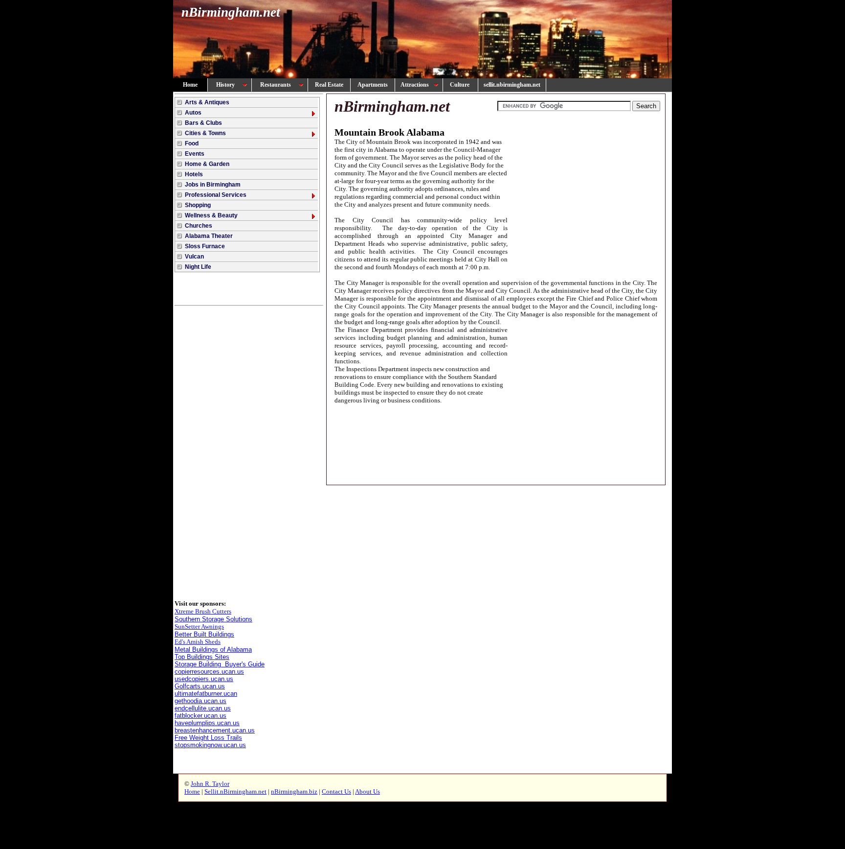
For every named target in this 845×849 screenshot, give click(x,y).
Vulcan (194, 256)
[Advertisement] (249, 453)
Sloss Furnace (205, 246)
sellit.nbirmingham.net (512, 84)
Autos (193, 112)
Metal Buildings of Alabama (213, 649)
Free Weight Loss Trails (208, 737)
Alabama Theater (209, 236)
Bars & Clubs (203, 122)
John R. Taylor (210, 783)
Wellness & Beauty (211, 215)
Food (192, 143)
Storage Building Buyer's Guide (220, 664)
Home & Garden (207, 164)
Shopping (198, 205)
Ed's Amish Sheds (198, 641)
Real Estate (329, 84)
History (225, 84)
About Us (367, 791)
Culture (460, 84)
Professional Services (215, 194)
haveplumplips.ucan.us (207, 723)
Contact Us (336, 791)
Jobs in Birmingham (213, 184)
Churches (198, 225)
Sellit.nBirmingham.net (235, 791)
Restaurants (275, 84)
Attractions (414, 84)
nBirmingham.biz (294, 791)
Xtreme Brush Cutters (203, 611)
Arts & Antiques (207, 102)
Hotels (194, 174)
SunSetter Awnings (199, 626)
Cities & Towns (205, 133)
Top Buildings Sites (202, 656)
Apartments (373, 84)
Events (194, 153)
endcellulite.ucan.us (203, 708)
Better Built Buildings (204, 634)
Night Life (198, 266)
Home (190, 84)
